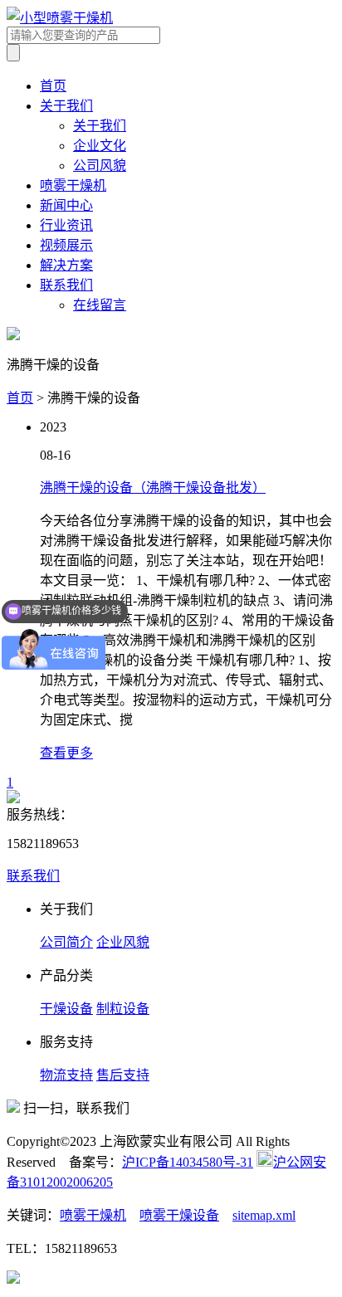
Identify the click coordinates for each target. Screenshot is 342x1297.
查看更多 (66, 753)
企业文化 (99, 146)
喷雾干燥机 (73, 185)
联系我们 (66, 285)
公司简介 (66, 942)
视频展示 (66, 245)
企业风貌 (122, 942)
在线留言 (99, 305)
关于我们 (66, 106)
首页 (53, 86)
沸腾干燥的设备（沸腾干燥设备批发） (153, 487)
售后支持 (122, 1075)
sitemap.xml (264, 1215)
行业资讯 (66, 225)
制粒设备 (122, 1009)
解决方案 (66, 265)
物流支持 (66, 1075)
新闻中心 (66, 205)
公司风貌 (99, 165)
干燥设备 (66, 1009)
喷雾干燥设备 (179, 1215)
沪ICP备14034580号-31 (187, 1162)
